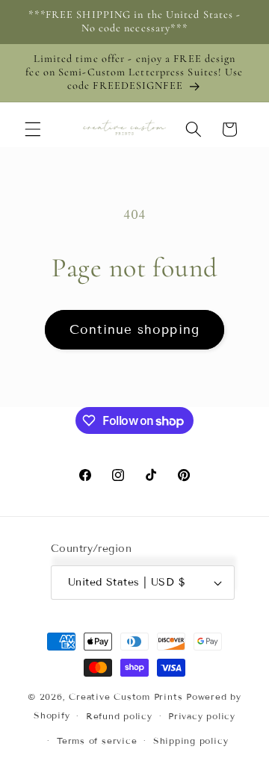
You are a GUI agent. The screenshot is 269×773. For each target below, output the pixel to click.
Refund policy (119, 715)
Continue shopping (134, 330)
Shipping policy (191, 740)
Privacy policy (201, 715)
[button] (33, 129)
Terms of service (97, 740)
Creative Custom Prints (125, 696)
